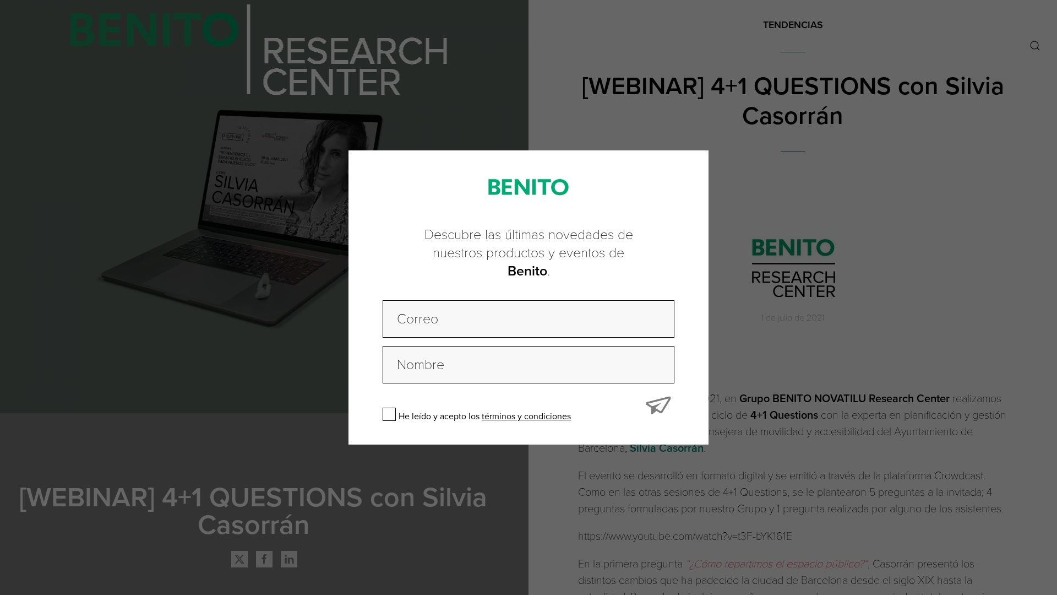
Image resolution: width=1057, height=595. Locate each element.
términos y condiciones (526, 416)
